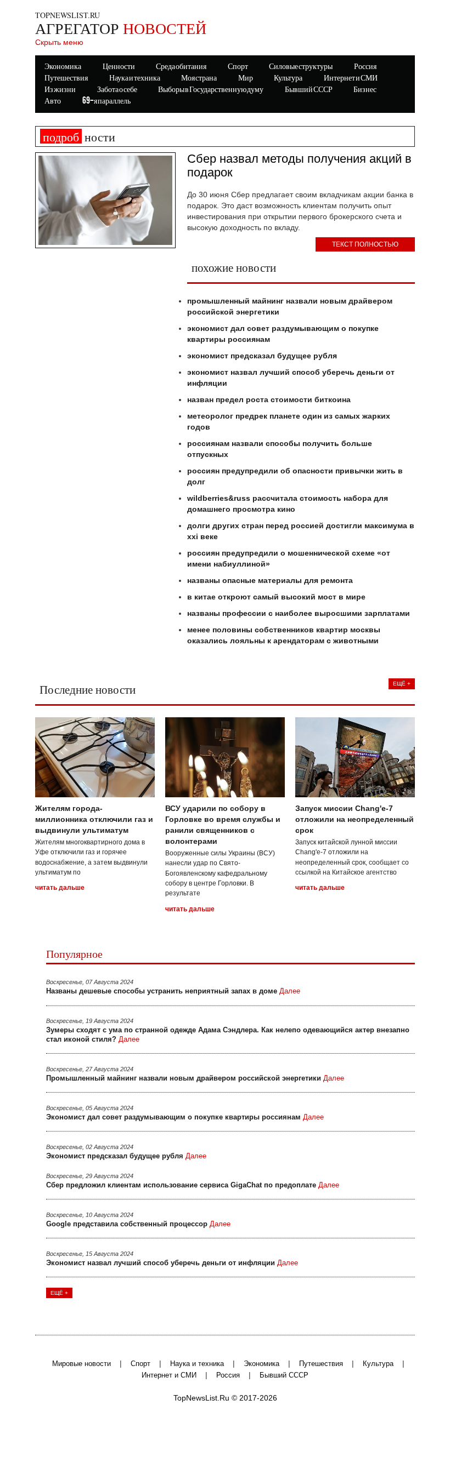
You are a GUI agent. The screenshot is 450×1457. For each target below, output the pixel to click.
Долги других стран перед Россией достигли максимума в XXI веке (300, 531)
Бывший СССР (309, 90)
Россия (228, 1375)
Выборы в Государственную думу (210, 90)
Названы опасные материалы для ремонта (270, 580)
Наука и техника (197, 1364)
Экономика (261, 1364)
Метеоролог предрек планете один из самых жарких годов (288, 421)
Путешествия (321, 1364)
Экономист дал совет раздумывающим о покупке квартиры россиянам (283, 334)
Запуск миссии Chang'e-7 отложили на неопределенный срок (354, 819)
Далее (289, 991)
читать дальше (60, 888)
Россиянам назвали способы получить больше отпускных (279, 449)
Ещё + (401, 684)
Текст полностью (365, 244)
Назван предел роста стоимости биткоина (269, 399)
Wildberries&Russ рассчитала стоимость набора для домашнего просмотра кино (287, 503)
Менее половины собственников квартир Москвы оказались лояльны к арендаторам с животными (283, 635)
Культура (378, 1364)
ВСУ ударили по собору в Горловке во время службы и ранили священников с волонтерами (222, 824)
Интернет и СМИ (169, 1375)
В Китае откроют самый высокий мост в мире (276, 596)
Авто (52, 101)
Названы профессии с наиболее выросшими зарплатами (298, 613)
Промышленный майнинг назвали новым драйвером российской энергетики (289, 306)
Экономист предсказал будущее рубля (262, 355)
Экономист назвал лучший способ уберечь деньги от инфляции (291, 377)
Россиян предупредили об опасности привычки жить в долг (295, 476)
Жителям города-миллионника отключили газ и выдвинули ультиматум (94, 819)
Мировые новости (81, 1364)
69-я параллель (106, 101)
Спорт (140, 1364)
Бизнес (364, 90)
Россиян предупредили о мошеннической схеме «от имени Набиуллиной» (288, 558)
